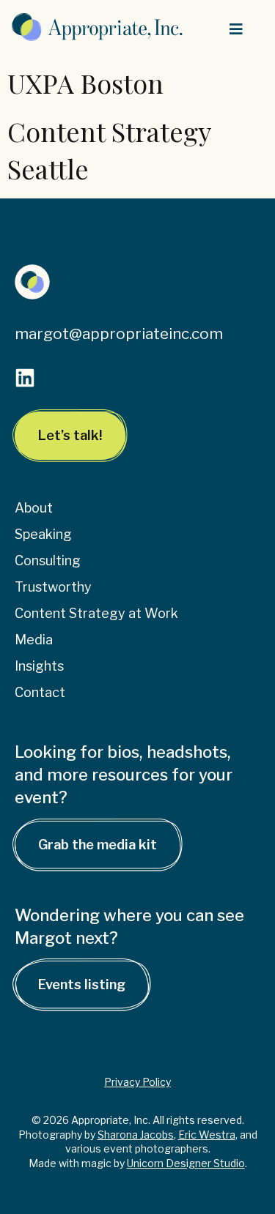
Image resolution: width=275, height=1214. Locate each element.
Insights (39, 666)
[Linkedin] (25, 378)
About (34, 507)
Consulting (48, 560)
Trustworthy (53, 587)
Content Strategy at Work (96, 613)
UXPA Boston (85, 82)
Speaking (43, 534)
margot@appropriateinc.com (119, 333)
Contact (40, 692)
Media (34, 639)
